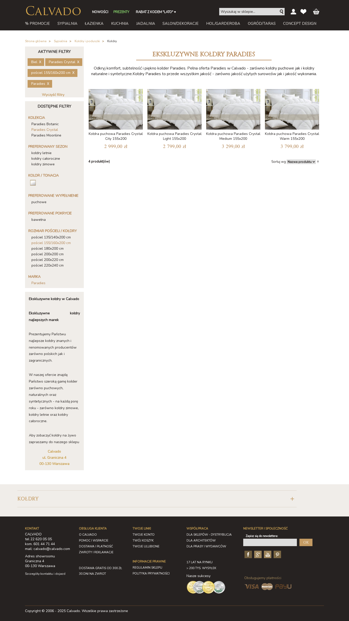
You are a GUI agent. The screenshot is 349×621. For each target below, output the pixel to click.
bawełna (38, 219)
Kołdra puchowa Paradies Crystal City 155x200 (116, 136)
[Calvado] (53, 11)
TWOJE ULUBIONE (146, 546)
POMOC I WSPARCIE (93, 540)
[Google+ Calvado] (257, 554)
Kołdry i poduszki (87, 41)
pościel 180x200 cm (47, 248)
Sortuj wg (278, 161)
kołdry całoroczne (45, 158)
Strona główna (35, 41)
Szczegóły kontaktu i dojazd (45, 574)
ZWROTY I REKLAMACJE (96, 552)
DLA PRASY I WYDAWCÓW (206, 546)
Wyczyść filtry (53, 94)
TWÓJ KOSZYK (143, 540)
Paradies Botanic (45, 124)
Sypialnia (60, 41)
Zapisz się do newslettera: (262, 536)
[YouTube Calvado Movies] (267, 554)
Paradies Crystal (44, 129)
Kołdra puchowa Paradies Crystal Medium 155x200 (233, 136)
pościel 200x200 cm (47, 254)
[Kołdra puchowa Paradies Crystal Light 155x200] (174, 108)
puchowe (38, 202)
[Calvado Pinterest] (276, 554)
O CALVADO (88, 535)
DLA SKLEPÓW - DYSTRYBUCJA (209, 535)
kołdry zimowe (43, 164)
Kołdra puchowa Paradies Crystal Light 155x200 (174, 136)
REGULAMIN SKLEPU (147, 568)
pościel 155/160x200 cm (51, 242)
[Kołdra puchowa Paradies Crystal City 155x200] (116, 108)
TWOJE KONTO (144, 535)
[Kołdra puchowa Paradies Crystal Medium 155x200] (233, 108)
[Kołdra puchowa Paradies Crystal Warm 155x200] (292, 108)
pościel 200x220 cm (47, 259)
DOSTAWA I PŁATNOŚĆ (96, 546)
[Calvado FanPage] (247, 554)
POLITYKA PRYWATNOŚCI (151, 573)
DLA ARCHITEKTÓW (201, 540)
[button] (157, 499)
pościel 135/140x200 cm (51, 237)
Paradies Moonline (46, 135)
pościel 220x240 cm (47, 265)
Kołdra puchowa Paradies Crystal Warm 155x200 (292, 136)
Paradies (38, 283)
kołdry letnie (41, 153)
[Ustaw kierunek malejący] (318, 161)
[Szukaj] (282, 12)
